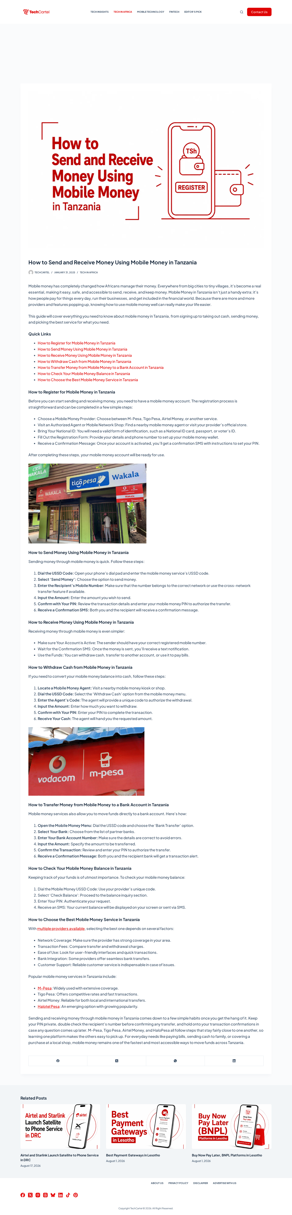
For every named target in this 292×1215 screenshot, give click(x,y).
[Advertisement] (146, 53)
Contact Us (259, 12)
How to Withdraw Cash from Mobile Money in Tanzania (84, 361)
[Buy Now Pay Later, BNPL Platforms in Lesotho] (232, 1126)
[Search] (241, 12)
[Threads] (45, 1195)
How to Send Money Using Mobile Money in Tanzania (82, 349)
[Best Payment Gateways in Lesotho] (146, 1126)
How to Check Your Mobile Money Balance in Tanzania (84, 373)
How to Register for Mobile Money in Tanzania (76, 343)
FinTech (174, 11)
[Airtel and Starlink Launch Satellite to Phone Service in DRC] (60, 1126)
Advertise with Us (224, 1183)
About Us (157, 1183)
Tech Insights (100, 11)
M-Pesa (45, 988)
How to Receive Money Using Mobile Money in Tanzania (85, 355)
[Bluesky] (53, 1195)
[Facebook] (58, 1061)
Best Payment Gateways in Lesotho (133, 1155)
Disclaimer (200, 1183)
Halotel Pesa (49, 1006)
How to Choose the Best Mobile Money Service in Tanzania (88, 379)
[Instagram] (38, 1195)
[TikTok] (68, 1195)
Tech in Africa (123, 11)
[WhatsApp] (175, 1061)
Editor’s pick (193, 11)
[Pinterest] (75, 1195)
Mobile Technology (150, 11)
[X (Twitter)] (116, 1061)
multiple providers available (61, 928)
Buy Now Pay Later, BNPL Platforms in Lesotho (227, 1155)
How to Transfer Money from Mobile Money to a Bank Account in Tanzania (101, 367)
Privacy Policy (178, 1183)
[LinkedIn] (234, 1061)
